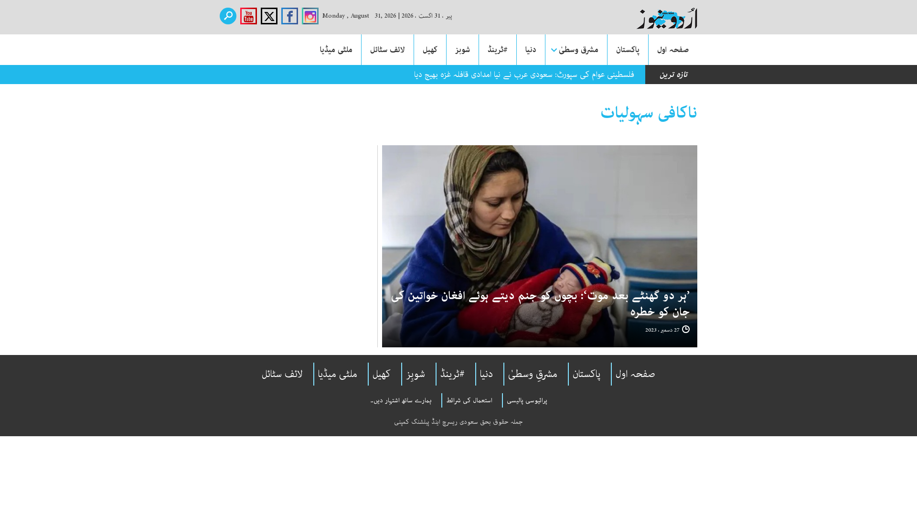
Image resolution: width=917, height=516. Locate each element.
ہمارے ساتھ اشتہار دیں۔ (401, 400)
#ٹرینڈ (498, 49)
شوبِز (415, 374)
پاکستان (628, 49)
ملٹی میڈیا (336, 49)
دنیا (530, 49)
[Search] (228, 16)
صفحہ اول (673, 49)
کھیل (430, 49)
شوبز (462, 49)
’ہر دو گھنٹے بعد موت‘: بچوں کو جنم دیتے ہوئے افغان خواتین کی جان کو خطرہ (540, 304)
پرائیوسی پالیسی (527, 400)
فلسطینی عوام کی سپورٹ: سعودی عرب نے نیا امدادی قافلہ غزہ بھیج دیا (524, 74)
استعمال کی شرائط (469, 400)
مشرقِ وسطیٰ (532, 374)
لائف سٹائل (387, 49)
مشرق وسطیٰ (578, 49)
